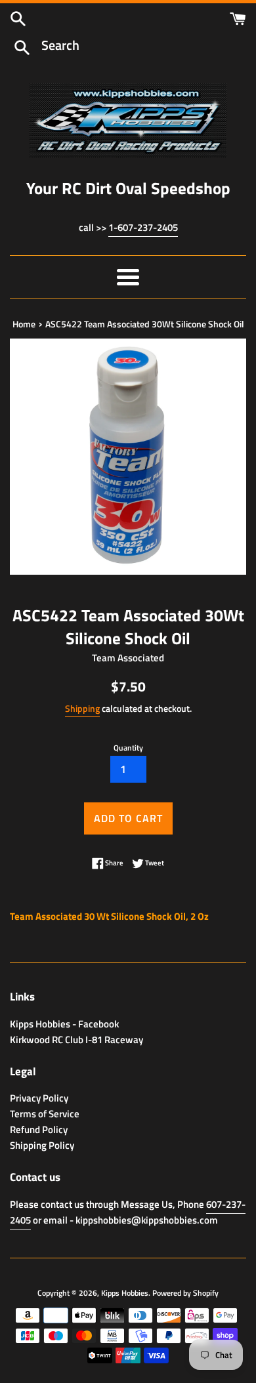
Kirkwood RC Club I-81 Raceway (76, 1039)
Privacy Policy (39, 1097)
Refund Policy (39, 1129)
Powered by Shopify (185, 1293)
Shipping (82, 708)
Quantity (128, 747)
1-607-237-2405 (143, 227)
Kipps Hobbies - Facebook (64, 1023)
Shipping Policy (42, 1145)
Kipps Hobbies (124, 1293)
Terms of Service (44, 1113)
